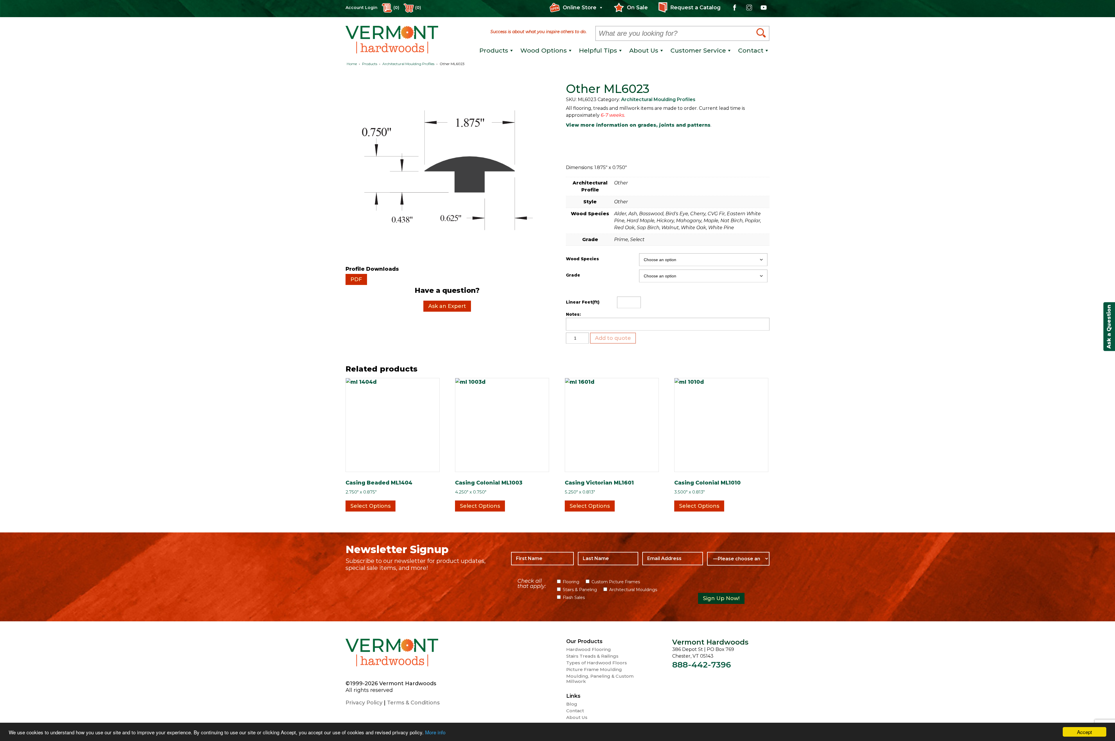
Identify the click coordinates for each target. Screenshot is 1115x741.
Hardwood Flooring (588, 649)
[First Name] (542, 558)
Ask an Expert (447, 306)
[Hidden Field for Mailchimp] (731, 584)
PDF (356, 279)
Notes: (573, 314)
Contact (575, 710)
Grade (573, 275)
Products (369, 64)
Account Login (361, 7)
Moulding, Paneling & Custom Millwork (600, 679)
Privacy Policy (364, 702)
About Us (576, 717)
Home (352, 64)
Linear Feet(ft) (583, 302)
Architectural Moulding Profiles (408, 64)
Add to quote (613, 338)
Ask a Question (1109, 326)
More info (435, 732)
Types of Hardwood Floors (596, 662)
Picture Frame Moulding (594, 669)
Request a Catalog (695, 7)
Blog (571, 704)
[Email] (672, 558)
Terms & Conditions (413, 702)
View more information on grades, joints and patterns (638, 125)
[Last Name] (608, 558)
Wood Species (582, 258)
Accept (1084, 731)
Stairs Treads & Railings (592, 656)
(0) (418, 7)
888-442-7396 (701, 665)
